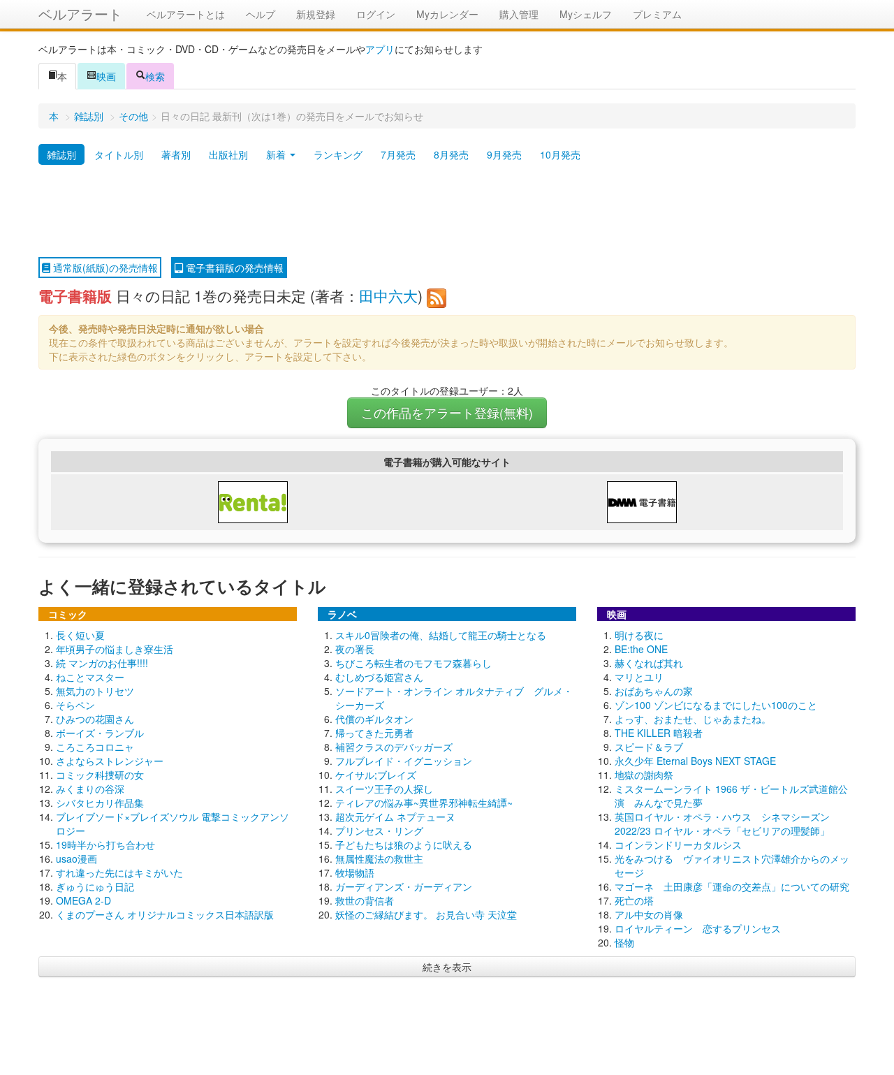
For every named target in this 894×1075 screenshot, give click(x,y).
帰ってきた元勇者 (374, 733)
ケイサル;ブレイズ (375, 775)
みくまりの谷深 (90, 789)
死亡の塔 (634, 900)
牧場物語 (354, 872)
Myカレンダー (447, 14)
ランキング (338, 154)
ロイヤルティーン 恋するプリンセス (698, 928)
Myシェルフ (585, 14)
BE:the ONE (641, 649)
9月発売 (504, 154)
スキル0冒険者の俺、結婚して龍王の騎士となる (440, 635)
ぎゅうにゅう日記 (95, 886)
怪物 (624, 942)
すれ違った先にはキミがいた (119, 872)
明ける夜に (639, 635)
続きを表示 (447, 967)
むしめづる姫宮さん (379, 677)
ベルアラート (80, 13)
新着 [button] (277, 154)
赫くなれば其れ (649, 663)
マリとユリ (639, 677)
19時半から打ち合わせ (105, 844)
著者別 (176, 154)
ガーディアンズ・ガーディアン (403, 886)
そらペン (75, 705)
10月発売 (560, 154)
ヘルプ (260, 14)
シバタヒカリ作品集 (100, 803)
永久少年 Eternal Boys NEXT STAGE (695, 761)
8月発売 (451, 154)
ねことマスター (90, 677)
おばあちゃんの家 (654, 691)
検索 (155, 76)
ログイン (375, 14)
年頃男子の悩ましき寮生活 (114, 649)
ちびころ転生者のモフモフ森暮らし (413, 663)
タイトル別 (118, 154)
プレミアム (657, 14)
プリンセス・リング (379, 831)
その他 (133, 116)
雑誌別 (88, 116)
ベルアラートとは (186, 14)
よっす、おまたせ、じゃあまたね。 (693, 719)
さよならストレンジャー (109, 761)
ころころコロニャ (95, 747)
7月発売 (398, 154)
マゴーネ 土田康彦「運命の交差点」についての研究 (732, 886)
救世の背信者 (364, 900)
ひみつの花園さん (95, 719)
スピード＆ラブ (649, 747)
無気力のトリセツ (95, 691)
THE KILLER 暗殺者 (659, 733)
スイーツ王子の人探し (384, 789)
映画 (106, 76)
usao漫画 (76, 858)
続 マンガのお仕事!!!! (102, 663)
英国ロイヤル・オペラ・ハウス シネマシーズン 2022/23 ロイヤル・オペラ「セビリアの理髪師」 (722, 824)
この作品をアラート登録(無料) (447, 412)
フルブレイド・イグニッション (403, 761)
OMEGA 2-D (83, 900)
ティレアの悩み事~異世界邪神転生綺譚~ (424, 803)
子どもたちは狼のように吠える (403, 844)
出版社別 (228, 154)
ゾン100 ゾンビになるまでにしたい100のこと (716, 705)
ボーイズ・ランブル (100, 733)
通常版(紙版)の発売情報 (104, 268)
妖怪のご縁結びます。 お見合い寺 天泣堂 (426, 914)
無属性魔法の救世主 (379, 858)
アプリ (380, 49)
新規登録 (315, 14)
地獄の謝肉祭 (644, 775)
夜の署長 (354, 649)
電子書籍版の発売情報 (233, 268)
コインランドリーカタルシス (678, 844)
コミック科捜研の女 (100, 775)
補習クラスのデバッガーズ (394, 747)
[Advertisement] (447, 211)
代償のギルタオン (374, 719)
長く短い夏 (80, 635)
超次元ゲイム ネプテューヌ (395, 817)
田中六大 (388, 295)
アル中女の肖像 (649, 914)
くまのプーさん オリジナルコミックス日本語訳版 (165, 914)
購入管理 (518, 14)
